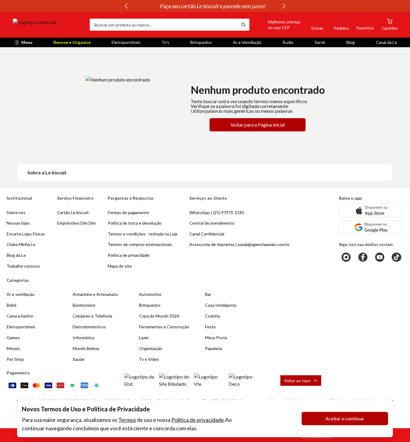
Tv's (165, 42)
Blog (350, 42)
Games (13, 337)
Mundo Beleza (86, 348)
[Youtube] (379, 257)
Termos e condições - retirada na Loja (142, 233)
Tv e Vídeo (149, 359)
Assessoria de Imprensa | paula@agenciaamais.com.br (239, 244)
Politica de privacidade (128, 255)
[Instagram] (346, 257)
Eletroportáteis (126, 42)
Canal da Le (386, 42)
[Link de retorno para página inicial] (49, 25)
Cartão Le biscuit (73, 212)
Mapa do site (120, 266)
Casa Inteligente (221, 305)
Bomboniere (84, 305)
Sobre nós (16, 212)
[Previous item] (126, 6)
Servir (320, 42)
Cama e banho (20, 315)
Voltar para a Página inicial (258, 124)
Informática (83, 337)
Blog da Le (16, 255)
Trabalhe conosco (23, 266)
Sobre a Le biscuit (47, 172)
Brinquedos (201, 42)
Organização (150, 348)
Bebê (12, 305)
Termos (127, 419)
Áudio (288, 42)
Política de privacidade (197, 419)
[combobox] (163, 25)
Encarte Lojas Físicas (26, 233)
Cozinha (212, 315)
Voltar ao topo (297, 380)
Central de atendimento (211, 223)
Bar (208, 294)
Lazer (144, 337)
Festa (210, 326)
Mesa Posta (216, 337)
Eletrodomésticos (89, 326)
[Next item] (284, 6)
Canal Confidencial (206, 233)
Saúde (78, 359)
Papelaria (213, 348)
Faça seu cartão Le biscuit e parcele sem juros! (205, 6)
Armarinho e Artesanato (95, 294)
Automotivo (150, 294)
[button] (277, 24)
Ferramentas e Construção (164, 326)
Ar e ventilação (21, 294)
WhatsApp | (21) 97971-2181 (216, 212)
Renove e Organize (72, 42)
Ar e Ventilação (247, 42)
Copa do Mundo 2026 (159, 315)
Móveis (13, 348)
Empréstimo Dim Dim (76, 223)
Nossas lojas (18, 223)
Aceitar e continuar (344, 418)
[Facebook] (363, 257)
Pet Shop (15, 359)
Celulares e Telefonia (92, 315)
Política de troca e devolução (134, 223)
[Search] (243, 25)
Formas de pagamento (128, 212)
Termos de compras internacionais (140, 244)
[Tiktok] (396, 257)
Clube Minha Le (21, 244)
